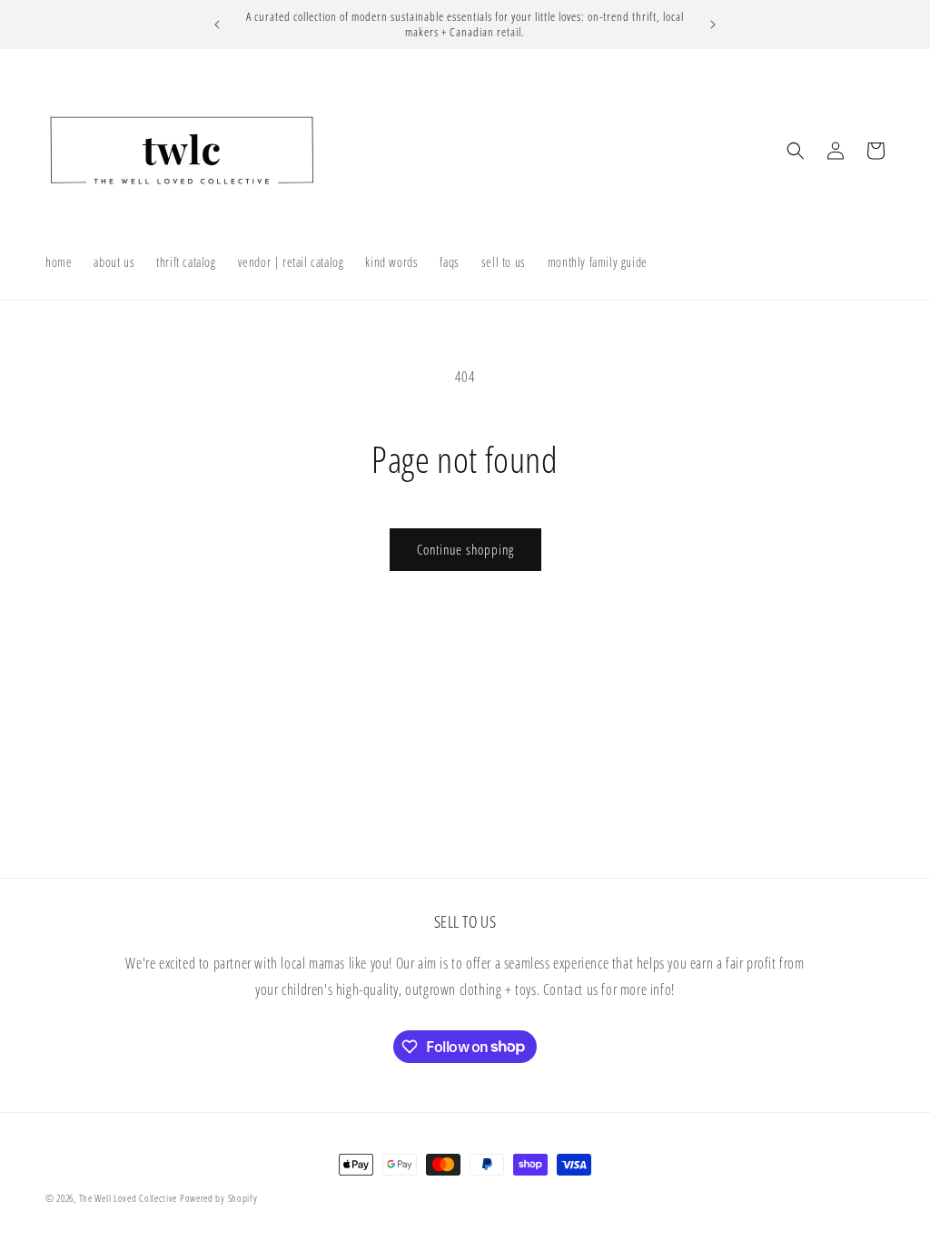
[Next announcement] (713, 24)
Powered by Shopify (219, 1198)
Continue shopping (465, 549)
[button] (796, 151)
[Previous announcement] (217, 24)
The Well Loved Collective (129, 1198)
